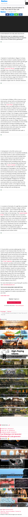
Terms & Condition (10, 511)
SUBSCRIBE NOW (5, 295)
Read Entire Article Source (14, 302)
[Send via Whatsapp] (16, 14)
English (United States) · (7, 509)
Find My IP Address (8, 430)
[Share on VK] (20, 14)
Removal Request (5, 513)
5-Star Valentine (7, 261)
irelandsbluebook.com (9, 284)
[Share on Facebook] (7, 14)
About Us (3, 511)
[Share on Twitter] (12, 14)
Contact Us (18, 511)
